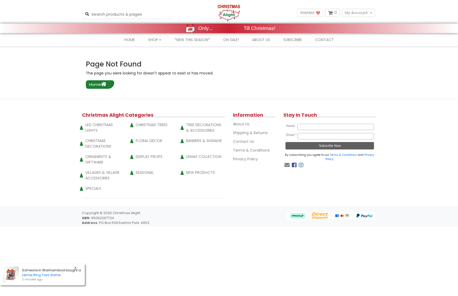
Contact (324, 39)
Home (129, 39)
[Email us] (287, 165)
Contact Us (243, 141)
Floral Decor (149, 140)
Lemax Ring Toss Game (41, 275)
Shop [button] (153, 39)
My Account (356, 12)
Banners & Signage (204, 140)
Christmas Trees (152, 124)
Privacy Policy (245, 159)
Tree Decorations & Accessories (203, 127)
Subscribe (292, 39)
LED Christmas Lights (99, 127)
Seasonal (145, 172)
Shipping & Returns (250, 132)
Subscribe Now (330, 146)
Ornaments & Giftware (98, 159)
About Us (261, 39)
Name (291, 126)
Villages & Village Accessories (102, 175)
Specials (93, 188)
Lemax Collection (203, 156)
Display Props (149, 156)
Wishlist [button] (308, 12)
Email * (291, 135)
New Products (200, 172)
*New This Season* (192, 39)
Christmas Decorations (98, 143)
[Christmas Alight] (229, 12)
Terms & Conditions (251, 150)
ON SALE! (231, 39)
